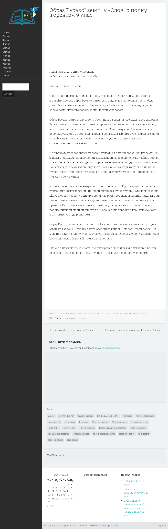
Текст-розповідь (87, 428)
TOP (163, 525)
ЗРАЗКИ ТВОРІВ (66, 416)
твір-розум (72, 440)
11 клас (6, 71)
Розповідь (127, 416)
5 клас (6, 47)
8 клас (6, 59)
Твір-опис (83, 422)
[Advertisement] (105, 44)
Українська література (58, 433)
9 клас (6, 63)
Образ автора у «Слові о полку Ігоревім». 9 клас (133, 330)
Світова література (145, 416)
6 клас (6, 51)
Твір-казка (70, 422)
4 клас (6, 43)
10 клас (6, 67)
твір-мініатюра (55, 440)
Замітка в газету (85, 416)
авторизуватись (110, 347)
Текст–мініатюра (138, 428)
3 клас (6, 40)
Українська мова (81, 433)
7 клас (6, 55)
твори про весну (126, 433)
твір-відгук (143, 433)
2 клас (6, 36)
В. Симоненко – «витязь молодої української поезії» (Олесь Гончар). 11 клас (135, 508)
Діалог (51, 416)
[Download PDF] (105, 44)
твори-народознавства (104, 433)
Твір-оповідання (100, 422)
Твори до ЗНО (54, 422)
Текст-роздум (69, 428)
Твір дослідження (139, 422)
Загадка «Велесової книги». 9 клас (73, 330)
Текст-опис (53, 428)
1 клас (6, 32)
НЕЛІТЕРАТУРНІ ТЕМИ (107, 416)
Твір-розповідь (119, 422)
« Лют (50, 505)
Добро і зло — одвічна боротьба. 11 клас (136, 492)
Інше (5, 75)
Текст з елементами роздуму (112, 428)
